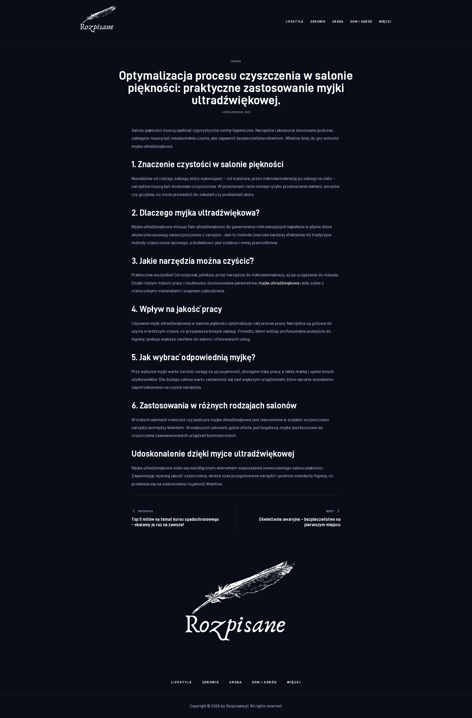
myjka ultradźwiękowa (279, 283)
